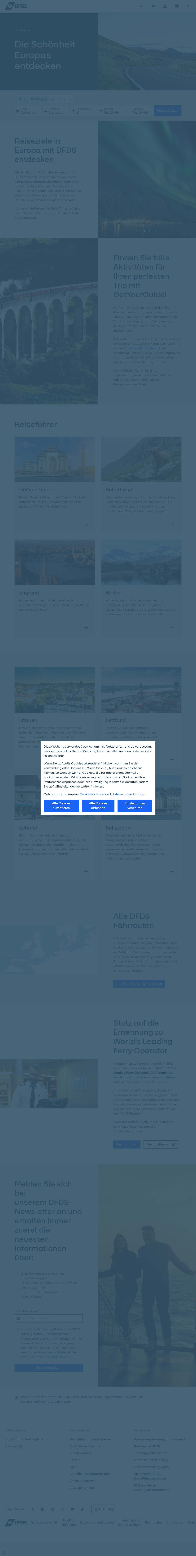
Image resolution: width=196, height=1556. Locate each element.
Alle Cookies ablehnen (98, 806)
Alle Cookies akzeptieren (61, 806)
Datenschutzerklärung (128, 794)
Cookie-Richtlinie (92, 794)
